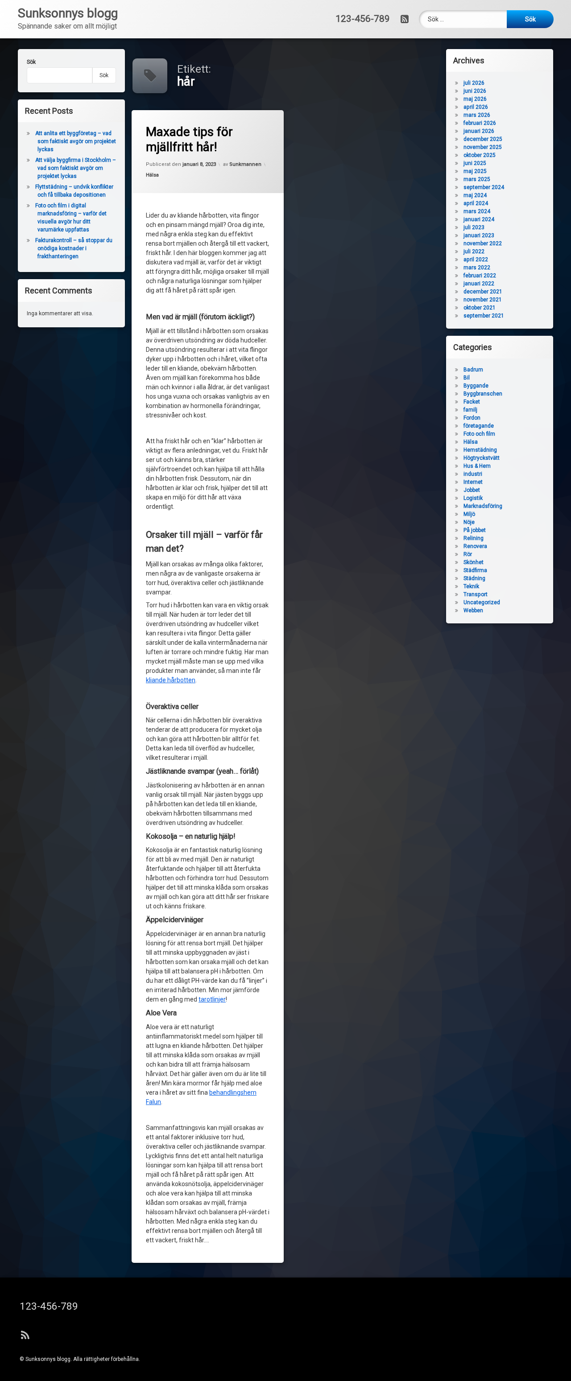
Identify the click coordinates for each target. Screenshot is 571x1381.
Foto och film (479, 434)
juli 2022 (473, 251)
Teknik (471, 586)
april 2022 (475, 259)
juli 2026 (473, 83)
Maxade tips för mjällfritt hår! (189, 139)
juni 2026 (474, 91)
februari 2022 (479, 275)
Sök (31, 62)
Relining (473, 538)
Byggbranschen (482, 394)
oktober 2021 (479, 308)
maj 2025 (475, 171)
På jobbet (474, 530)
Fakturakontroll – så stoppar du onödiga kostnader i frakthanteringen (73, 248)
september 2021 (483, 316)
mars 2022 (476, 267)
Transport (475, 594)
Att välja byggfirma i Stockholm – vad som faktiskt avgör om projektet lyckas (75, 168)
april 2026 (475, 107)
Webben (473, 610)
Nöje (469, 522)
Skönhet (473, 562)
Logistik (473, 498)
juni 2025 (474, 163)
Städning (474, 578)
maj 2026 (475, 99)
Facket (471, 402)
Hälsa (152, 175)
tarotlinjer (212, 999)
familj (470, 410)
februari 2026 (479, 123)
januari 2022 (478, 283)
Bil (466, 378)
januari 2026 (478, 131)
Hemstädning (480, 450)
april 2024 (475, 203)
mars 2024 (476, 211)
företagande (478, 426)
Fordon (471, 418)
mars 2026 (476, 115)
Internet (473, 482)
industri (472, 474)
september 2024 (483, 187)
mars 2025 (476, 179)
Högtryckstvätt (481, 458)
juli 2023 (473, 227)
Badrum (473, 370)
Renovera (475, 546)
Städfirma (475, 570)
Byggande (475, 386)
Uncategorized (481, 602)
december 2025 (482, 139)
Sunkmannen (245, 164)
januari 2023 (478, 235)
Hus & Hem (477, 466)
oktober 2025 (479, 155)
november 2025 (482, 147)
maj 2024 (475, 195)
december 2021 (482, 292)
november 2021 (482, 300)
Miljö (469, 514)
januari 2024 (478, 219)
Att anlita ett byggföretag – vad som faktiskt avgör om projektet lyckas (75, 141)
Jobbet (471, 490)
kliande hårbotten (170, 680)
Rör (467, 554)
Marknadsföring (482, 506)
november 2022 (482, 243)
